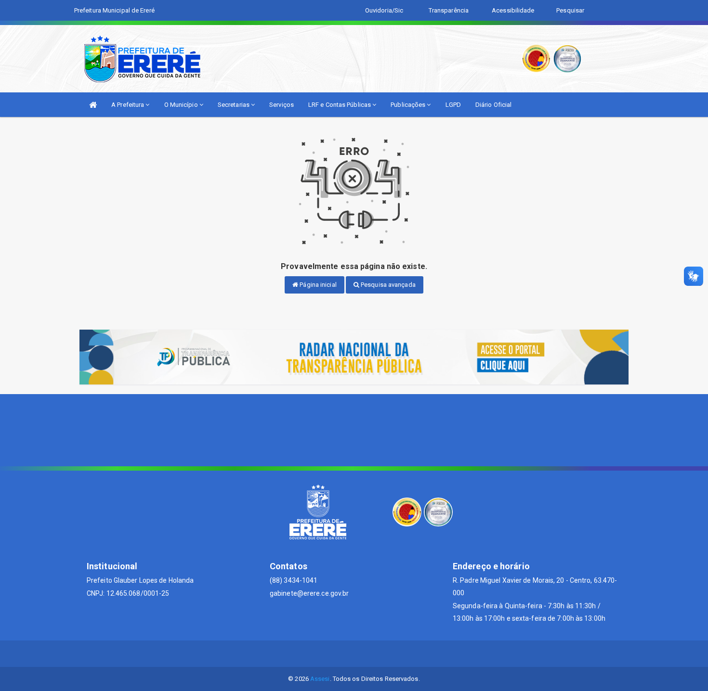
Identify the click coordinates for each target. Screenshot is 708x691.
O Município (181, 104)
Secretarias (234, 104)
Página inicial (317, 284)
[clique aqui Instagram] (377, 653)
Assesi (320, 678)
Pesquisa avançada (387, 284)
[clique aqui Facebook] (354, 653)
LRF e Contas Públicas (340, 104)
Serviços (281, 104)
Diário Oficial (493, 104)
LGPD (453, 104)
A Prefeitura (128, 104)
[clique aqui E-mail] (331, 653)
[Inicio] (93, 104)
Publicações (409, 104)
